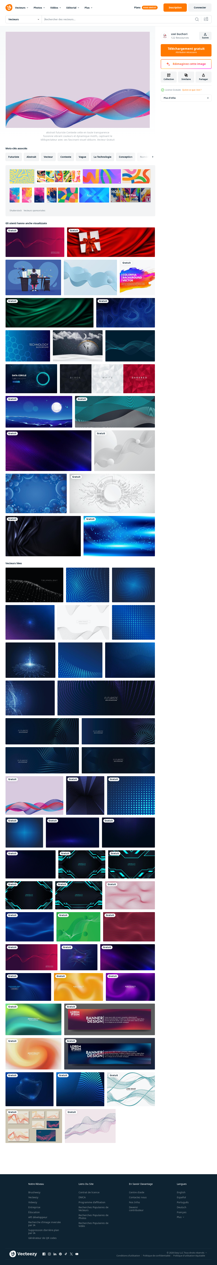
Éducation (34, 1212)
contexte (65, 156)
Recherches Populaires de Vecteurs (93, 1209)
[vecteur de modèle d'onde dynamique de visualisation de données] (83, 622)
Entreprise (34, 1207)
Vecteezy (33, 1197)
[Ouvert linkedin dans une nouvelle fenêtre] (55, 1254)
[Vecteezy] (8, 7)
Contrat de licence (89, 1192)
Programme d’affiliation (92, 1202)
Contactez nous (138, 1197)
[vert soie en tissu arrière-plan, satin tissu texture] (49, 312)
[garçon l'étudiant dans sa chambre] (33, 277)
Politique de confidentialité (156, 1255)
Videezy (32, 1202)
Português (183, 1202)
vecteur (48, 156)
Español (181, 1197)
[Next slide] (149, 157)
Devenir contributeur (136, 1209)
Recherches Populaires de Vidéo (93, 1224)
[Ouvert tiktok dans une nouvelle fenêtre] (65, 1254)
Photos (38, 7)
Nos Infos (134, 1202)
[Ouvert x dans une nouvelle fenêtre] (71, 1254)
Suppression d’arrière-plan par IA (43, 1231)
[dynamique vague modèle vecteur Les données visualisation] (34, 242)
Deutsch (181, 1207)
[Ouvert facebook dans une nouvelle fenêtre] (44, 1254)
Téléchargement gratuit (186, 50)
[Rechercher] (197, 19)
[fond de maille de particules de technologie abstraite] (72, 833)
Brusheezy (34, 1192)
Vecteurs (20, 7)
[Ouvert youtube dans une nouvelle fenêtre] (76, 1254)
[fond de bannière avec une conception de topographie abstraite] (125, 312)
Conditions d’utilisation (128, 1255)
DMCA (82, 1197)
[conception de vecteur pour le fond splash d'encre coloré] (137, 277)
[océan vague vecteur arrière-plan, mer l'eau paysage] (38, 412)
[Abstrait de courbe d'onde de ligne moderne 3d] (115, 412)
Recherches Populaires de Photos (93, 1217)
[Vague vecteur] (130, 345)
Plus (87, 7)
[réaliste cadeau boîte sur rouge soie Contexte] (111, 242)
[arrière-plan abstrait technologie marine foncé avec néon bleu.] (81, 864)
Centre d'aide (136, 1192)
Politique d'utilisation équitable (189, 1255)
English (181, 1192)
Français (181, 1212)
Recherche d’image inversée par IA (44, 1224)
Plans (137, 7)
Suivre (205, 37)
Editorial (71, 7)
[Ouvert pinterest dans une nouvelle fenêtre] (60, 1254)
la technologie (102, 156)
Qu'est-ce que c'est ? (191, 89)
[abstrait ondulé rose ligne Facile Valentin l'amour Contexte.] (130, 895)
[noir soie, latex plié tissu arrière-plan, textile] (43, 536)
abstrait (31, 156)
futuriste (13, 156)
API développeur (37, 1217)
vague (82, 156)
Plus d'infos (170, 97)
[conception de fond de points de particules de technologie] (28, 987)
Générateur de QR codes (42, 1238)
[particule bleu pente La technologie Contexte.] (119, 536)
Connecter (200, 7)
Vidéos (54, 7)
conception (125, 156)
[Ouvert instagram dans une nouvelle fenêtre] (49, 1254)
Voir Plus (130, 195)
